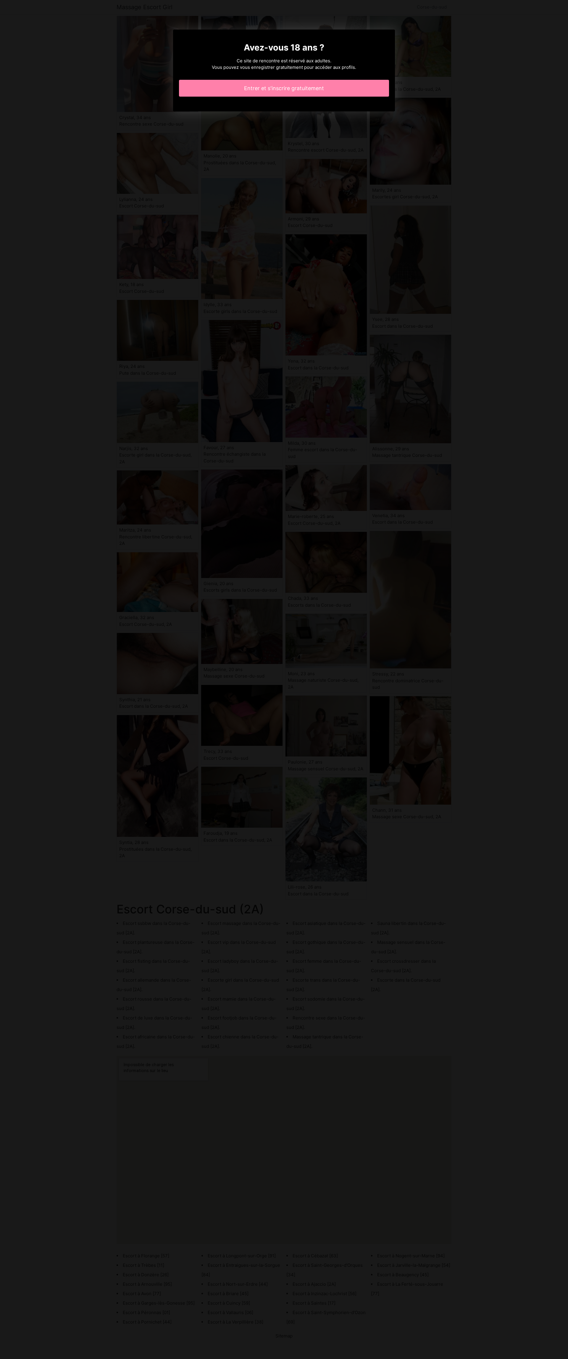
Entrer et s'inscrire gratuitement (284, 88)
